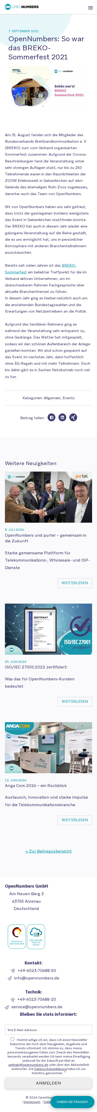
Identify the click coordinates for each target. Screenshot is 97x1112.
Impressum (32, 1102)
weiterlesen (75, 583)
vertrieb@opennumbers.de (28, 1065)
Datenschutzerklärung (50, 1069)
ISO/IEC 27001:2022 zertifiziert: (36, 667)
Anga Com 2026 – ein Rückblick (36, 785)
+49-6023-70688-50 (37, 970)
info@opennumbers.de (36, 978)
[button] (90, 8)
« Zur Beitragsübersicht (49, 851)
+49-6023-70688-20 (36, 999)
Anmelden (48, 1083)
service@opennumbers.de (36, 1007)
